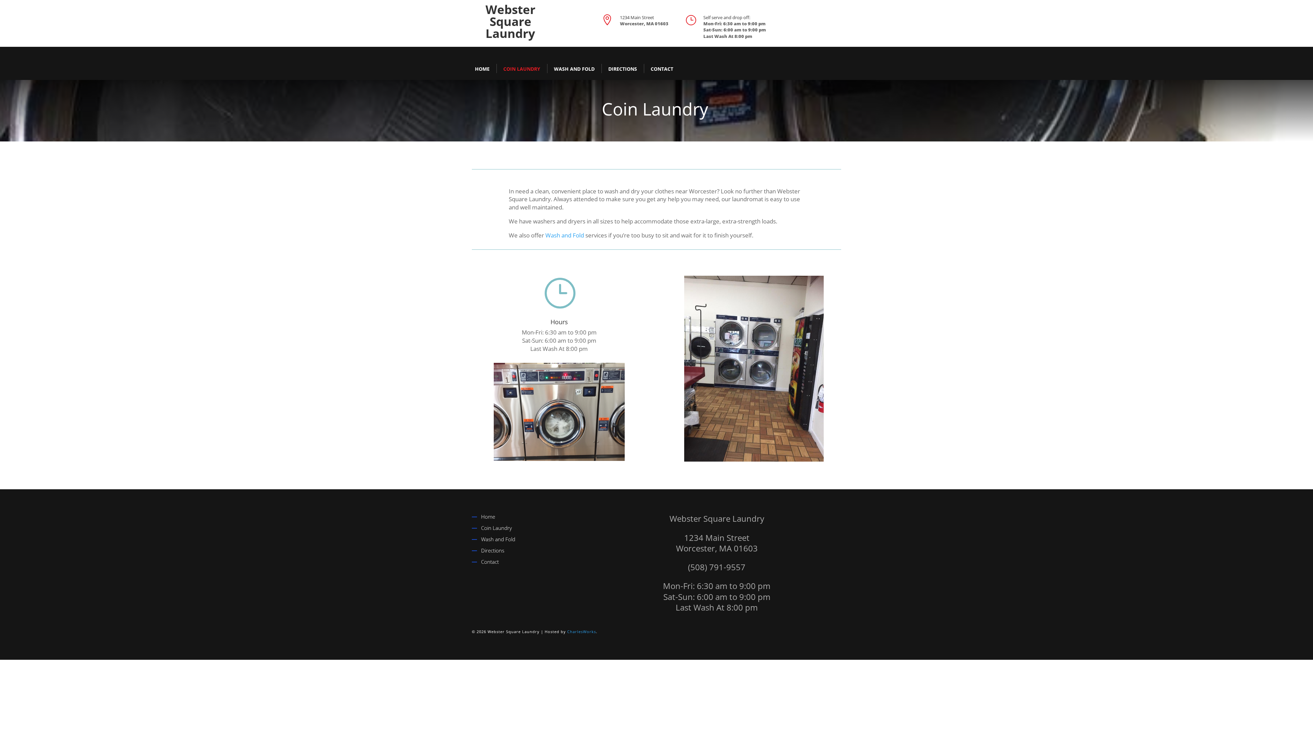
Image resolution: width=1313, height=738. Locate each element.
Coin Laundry (521, 69)
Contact (662, 69)
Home (482, 69)
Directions (622, 69)
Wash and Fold (574, 69)
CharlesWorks (581, 631)
